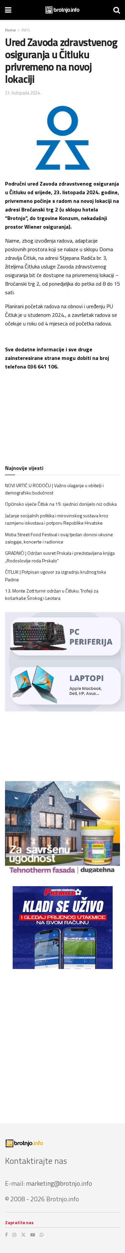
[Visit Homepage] (62, 10)
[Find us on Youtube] (32, 1234)
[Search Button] (116, 10)
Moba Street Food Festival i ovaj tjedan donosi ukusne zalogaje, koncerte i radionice (59, 538)
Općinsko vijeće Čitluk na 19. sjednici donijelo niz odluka (61, 503)
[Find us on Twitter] (23, 1234)
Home (10, 30)
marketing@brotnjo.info (59, 1183)
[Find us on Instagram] (14, 1234)
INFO (25, 30)
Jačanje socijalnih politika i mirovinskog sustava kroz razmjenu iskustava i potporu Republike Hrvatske (56, 519)
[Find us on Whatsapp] (42, 1234)
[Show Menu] (8, 10)
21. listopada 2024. (23, 92)
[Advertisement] (62, 1041)
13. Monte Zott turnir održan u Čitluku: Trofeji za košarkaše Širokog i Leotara (51, 594)
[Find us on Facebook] (6, 1234)
